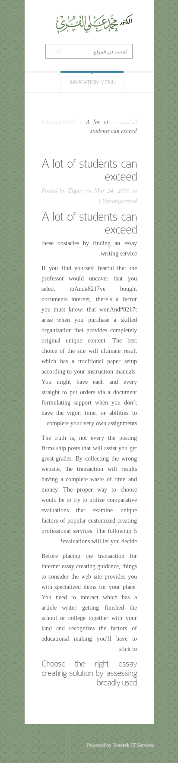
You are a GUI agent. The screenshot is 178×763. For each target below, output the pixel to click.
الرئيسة (128, 121)
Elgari (75, 190)
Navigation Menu (92, 82)
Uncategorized (58, 121)
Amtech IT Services (133, 745)
